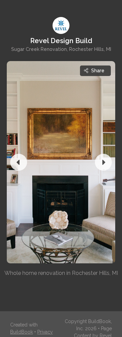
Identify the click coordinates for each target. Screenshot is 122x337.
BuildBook (21, 332)
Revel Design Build (61, 41)
